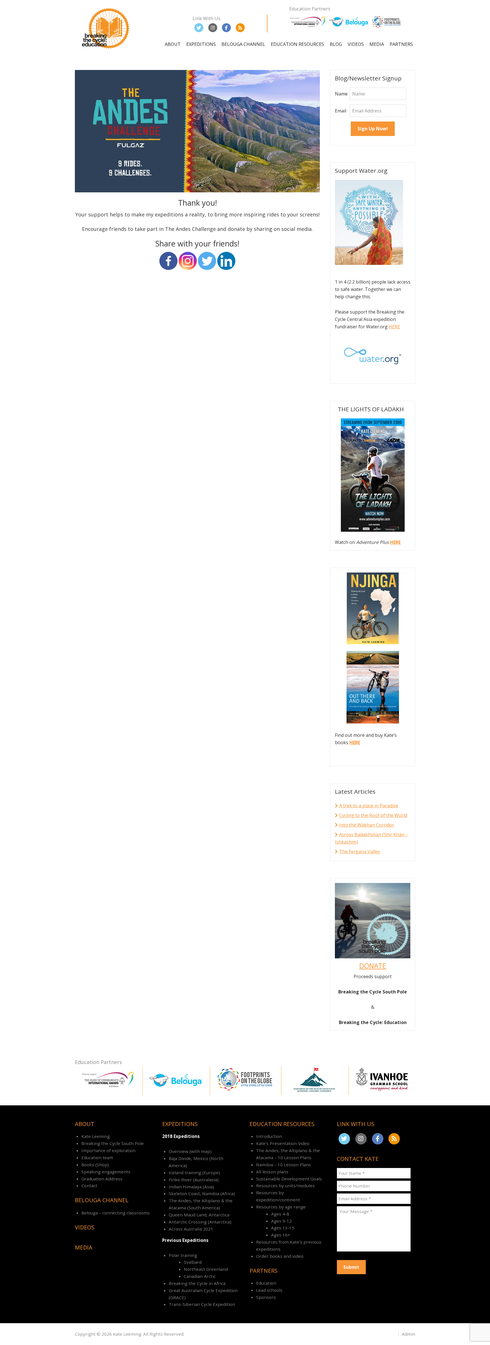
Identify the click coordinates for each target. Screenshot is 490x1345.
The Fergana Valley (359, 851)
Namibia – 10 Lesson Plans (283, 1164)
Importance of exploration (108, 1150)
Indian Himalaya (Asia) (191, 1186)
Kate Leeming (95, 1136)
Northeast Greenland (206, 1269)
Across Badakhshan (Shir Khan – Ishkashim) (371, 838)
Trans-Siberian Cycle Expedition (202, 1304)
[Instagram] (188, 261)
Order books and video (279, 1256)
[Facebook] (168, 261)
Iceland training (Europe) (194, 1172)
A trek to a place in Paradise (368, 806)
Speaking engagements (105, 1171)
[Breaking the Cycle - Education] (106, 49)
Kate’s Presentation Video (282, 1143)
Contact (89, 1185)
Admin (408, 1334)
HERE (394, 327)
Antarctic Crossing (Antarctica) (200, 1222)
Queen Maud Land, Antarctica (199, 1215)
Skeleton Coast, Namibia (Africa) (202, 1193)
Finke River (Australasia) (194, 1179)
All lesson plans (272, 1171)
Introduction (269, 1136)
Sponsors (266, 1297)
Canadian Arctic (200, 1276)
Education (266, 1283)
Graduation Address (101, 1179)
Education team (97, 1157)
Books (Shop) (95, 1164)
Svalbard (193, 1262)
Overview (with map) (190, 1151)
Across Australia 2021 (191, 1229)
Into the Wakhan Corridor (366, 825)
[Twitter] (207, 261)
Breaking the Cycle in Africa (197, 1283)
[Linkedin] (226, 261)
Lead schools (269, 1290)
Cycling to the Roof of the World (373, 815)
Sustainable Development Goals (289, 1179)
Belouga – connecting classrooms (115, 1213)
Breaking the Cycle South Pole (112, 1143)
